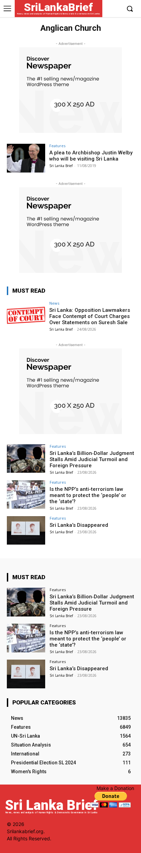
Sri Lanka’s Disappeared (79, 525)
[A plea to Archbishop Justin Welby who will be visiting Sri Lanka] (26, 158)
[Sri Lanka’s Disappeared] (26, 530)
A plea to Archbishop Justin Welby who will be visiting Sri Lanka (90, 156)
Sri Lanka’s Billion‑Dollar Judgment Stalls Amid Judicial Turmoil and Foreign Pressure (92, 459)
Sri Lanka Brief (61, 165)
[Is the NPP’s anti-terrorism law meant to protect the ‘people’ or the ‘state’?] (26, 494)
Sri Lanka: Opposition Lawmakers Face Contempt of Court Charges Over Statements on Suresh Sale (89, 316)
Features (57, 146)
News (54, 303)
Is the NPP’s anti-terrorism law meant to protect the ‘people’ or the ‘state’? (88, 495)
